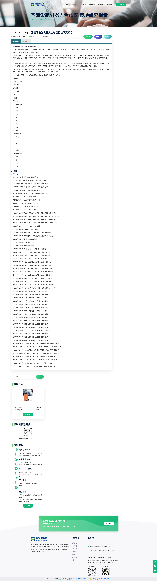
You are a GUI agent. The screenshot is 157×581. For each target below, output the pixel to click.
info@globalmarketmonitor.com (100, 547)
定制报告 (121, 4)
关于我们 (109, 4)
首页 (67, 4)
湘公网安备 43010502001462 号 (100, 579)
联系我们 (109, 523)
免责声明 (74, 560)
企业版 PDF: (28, 410)
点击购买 (28, 414)
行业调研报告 (41, 19)
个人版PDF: (28, 408)
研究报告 (92, 4)
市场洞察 (101, 4)
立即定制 (28, 506)
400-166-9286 (94, 543)
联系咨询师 (88, 37)
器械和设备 (49, 19)
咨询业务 (74, 4)
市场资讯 (83, 4)
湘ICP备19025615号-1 (82, 579)
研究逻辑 (107, 37)
